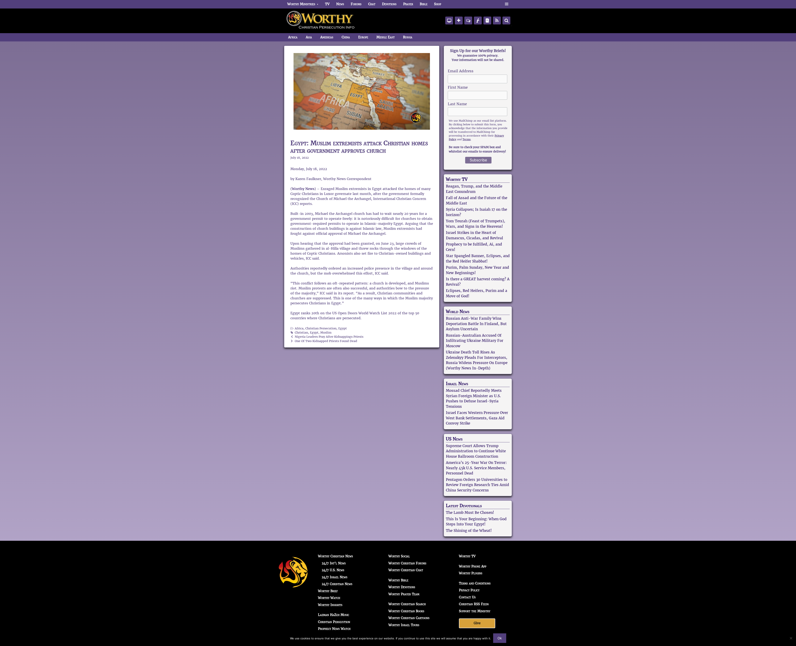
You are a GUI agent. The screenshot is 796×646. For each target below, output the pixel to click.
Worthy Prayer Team (403, 594)
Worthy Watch (329, 598)
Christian (301, 332)
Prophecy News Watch (334, 629)
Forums (356, 4)
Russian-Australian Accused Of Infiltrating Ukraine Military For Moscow (474, 340)
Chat (371, 4)
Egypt (342, 328)
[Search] (506, 20)
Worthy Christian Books (406, 611)
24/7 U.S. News (333, 570)
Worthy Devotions (401, 587)
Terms (466, 139)
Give (477, 623)
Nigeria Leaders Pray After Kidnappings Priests (329, 337)
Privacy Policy (469, 590)
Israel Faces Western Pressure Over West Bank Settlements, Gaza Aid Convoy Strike (477, 418)
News (340, 4)
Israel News (457, 383)
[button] (506, 4)
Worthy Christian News (335, 556)
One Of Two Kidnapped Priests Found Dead (326, 341)
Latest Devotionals (464, 505)
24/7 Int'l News (334, 563)
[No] (791, 638)
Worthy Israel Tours (403, 625)
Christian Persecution (320, 328)
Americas (326, 37)
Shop (437, 4)
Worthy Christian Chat (405, 570)
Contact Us (467, 597)
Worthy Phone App (472, 566)
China (346, 37)
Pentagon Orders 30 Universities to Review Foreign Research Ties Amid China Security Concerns (477, 484)
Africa (292, 37)
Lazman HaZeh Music (333, 615)
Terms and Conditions (475, 583)
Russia (407, 37)
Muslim (325, 332)
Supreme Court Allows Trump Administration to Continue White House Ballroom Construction (476, 451)
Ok (500, 638)
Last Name (457, 104)
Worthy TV (456, 179)
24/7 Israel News (334, 577)
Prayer (408, 4)
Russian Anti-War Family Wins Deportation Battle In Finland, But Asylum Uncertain (476, 323)
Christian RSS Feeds (474, 604)
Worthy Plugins (470, 573)
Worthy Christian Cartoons (409, 618)
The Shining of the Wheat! (469, 530)
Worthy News (303, 189)
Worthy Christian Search (407, 604)
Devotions (389, 4)
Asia (309, 37)
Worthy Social (399, 556)
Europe (363, 37)
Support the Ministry (474, 611)
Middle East (385, 37)
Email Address (460, 71)
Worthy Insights (330, 605)
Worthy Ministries (301, 4)
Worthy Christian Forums (407, 563)
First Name (458, 87)
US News (454, 439)
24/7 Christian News (337, 584)
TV (327, 4)
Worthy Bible (398, 580)
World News (457, 311)
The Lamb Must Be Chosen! (470, 512)
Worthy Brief (328, 591)
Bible (423, 4)
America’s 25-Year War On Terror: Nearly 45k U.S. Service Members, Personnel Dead (476, 467)
